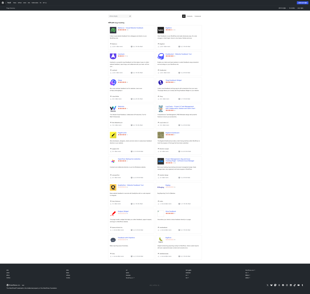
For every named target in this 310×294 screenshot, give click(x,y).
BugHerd (168, 28)
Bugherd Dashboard (172, 133)
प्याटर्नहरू (68, 278)
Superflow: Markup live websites (129, 159)
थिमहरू (67, 272)
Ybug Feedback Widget (174, 80)
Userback (121, 54)
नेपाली (23, 285)
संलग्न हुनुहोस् (188, 270)
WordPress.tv (130, 278)
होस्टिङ (8, 275)
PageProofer (122, 133)
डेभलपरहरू (128, 275)
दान (187, 275)
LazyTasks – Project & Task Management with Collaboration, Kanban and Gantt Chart (180, 107)
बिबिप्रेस (247, 275)
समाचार (7, 272)
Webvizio (121, 106)
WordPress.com (250, 270)
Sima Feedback (171, 211)
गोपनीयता (8, 278)
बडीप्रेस (247, 278)
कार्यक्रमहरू (188, 272)
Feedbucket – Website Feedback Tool (178, 54)
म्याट (247, 272)
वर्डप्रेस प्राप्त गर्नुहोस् (302, 2)
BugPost (168, 237)
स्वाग (187, 278)
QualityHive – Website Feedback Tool (130, 185)
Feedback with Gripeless (126, 237)
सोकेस (67, 270)
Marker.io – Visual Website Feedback (130, 28)
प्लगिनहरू (68, 275)
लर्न (126, 270)
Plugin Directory (10, 8)
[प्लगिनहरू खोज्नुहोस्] (130, 16)
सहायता (127, 272)
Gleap (120, 80)
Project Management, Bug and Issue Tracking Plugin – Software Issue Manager (180, 160)
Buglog (168, 185)
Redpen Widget (123, 211)
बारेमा (7, 270)
